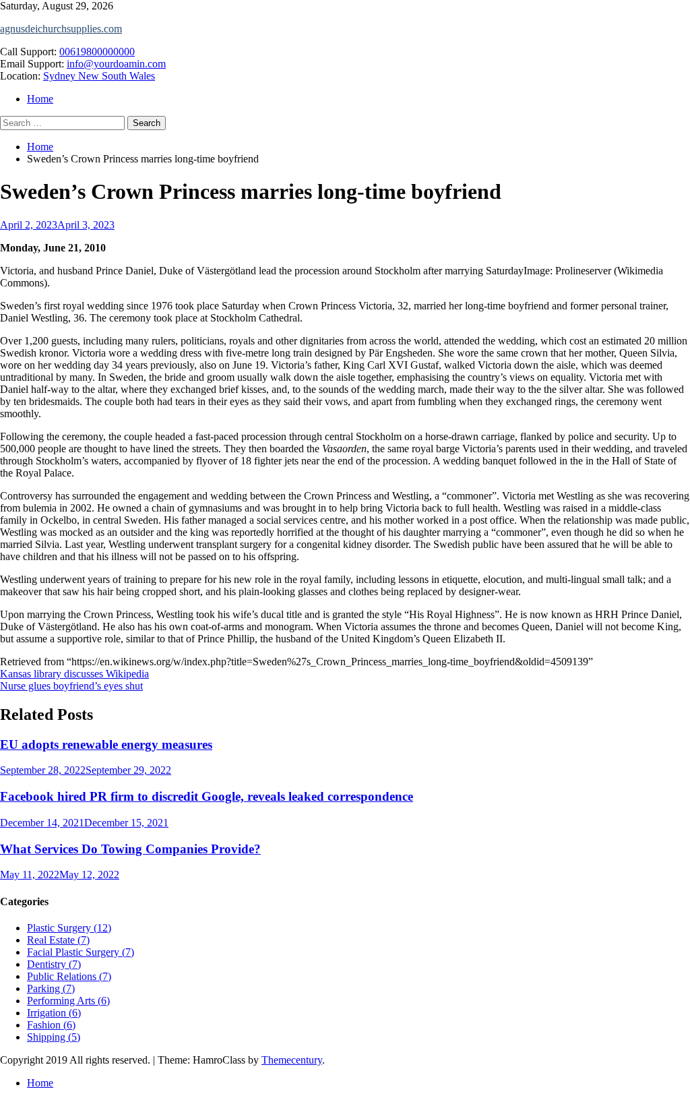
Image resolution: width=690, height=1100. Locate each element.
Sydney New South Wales (99, 76)
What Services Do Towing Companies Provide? (130, 849)
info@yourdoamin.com (116, 63)
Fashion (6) (51, 1025)
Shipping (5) (53, 1037)
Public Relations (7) (69, 976)
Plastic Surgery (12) (69, 928)
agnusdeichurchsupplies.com (61, 28)
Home (40, 98)
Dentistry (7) (54, 964)
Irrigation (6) (54, 1012)
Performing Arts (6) (68, 1000)
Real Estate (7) (58, 940)
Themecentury (291, 1060)
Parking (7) (51, 988)
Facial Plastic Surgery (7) (80, 952)
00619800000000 (97, 51)
